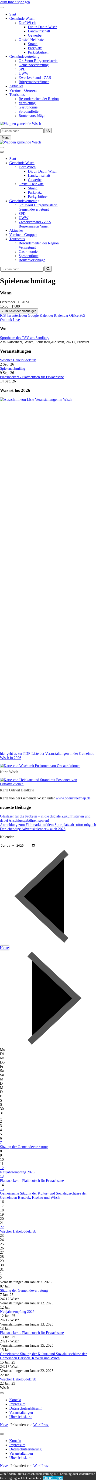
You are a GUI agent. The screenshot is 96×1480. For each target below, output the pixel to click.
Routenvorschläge (32, 116)
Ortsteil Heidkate (31, 40)
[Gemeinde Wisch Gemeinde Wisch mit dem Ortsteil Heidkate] (20, 124)
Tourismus (17, 94)
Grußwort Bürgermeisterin (38, 61)
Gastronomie (28, 107)
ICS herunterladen (13, 315)
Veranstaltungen (21, 1412)
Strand (33, 44)
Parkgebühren (38, 52)
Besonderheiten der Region (39, 99)
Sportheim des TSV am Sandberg (24, 338)
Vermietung (27, 103)
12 (2, 1168)
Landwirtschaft (39, 31)
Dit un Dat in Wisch (42, 27)
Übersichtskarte (20, 1417)
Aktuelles (16, 86)
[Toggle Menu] (2, 7)
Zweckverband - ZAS (35, 78)
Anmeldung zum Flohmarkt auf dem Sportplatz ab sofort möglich (48, 825)
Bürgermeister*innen (34, 82)
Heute (4, 948)
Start (12, 14)
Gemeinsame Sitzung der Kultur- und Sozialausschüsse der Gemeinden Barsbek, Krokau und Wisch (43, 1195)
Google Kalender (40, 315)
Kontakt (15, 1400)
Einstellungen (53, 1478)
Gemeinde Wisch (21, 18)
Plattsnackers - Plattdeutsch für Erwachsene (32, 377)
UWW (23, 73)
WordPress (41, 1425)
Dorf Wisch (27, 23)
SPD (22, 69)
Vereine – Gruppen (23, 90)
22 (2, 1227)
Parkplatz (35, 48)
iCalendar (61, 315)
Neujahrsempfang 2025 (17, 1172)
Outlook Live (10, 320)
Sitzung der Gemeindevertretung (24, 1147)
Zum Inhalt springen (15, 2)
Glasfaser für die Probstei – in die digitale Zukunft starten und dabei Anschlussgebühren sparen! (45, 818)
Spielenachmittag (12, 368)
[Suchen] (48, 130)
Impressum (17, 1404)
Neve (4, 1425)
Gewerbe (34, 35)
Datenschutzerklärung (25, 1408)
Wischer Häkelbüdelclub (18, 360)
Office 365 (77, 315)
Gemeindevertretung (24, 56)
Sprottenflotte (28, 111)
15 (2, 1189)
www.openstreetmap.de (73, 798)
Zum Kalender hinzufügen (19, 311)
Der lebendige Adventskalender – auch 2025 (32, 829)
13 (2, 1176)
